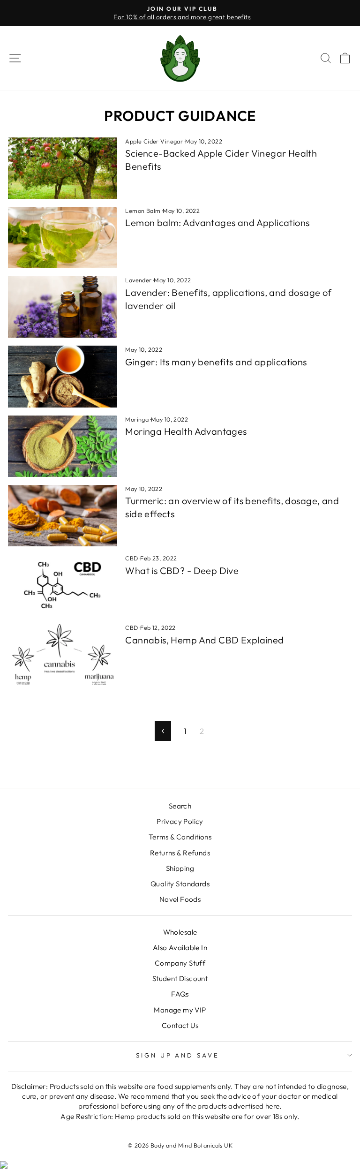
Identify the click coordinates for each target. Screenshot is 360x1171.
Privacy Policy (180, 821)
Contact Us (180, 1025)
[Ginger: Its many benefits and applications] (62, 376)
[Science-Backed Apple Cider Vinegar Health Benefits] (62, 168)
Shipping (180, 868)
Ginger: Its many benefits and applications (216, 362)
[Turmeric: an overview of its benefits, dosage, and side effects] (62, 515)
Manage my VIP (180, 1009)
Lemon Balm (142, 210)
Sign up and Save (178, 1055)
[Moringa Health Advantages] (62, 446)
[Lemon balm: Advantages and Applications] (62, 237)
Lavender (138, 280)
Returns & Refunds (180, 852)
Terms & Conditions (180, 836)
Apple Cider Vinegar (154, 141)
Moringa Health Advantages (186, 431)
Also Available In (180, 947)
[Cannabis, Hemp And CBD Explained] (62, 654)
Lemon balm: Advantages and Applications (217, 222)
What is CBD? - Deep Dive (182, 570)
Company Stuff (180, 963)
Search (180, 805)
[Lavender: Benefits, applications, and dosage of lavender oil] (62, 307)
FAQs (180, 994)
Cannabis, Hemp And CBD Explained (204, 640)
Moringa (137, 419)
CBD (131, 558)
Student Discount (180, 978)
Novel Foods (180, 899)
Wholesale (180, 932)
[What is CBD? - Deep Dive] (62, 585)
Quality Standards (180, 883)
